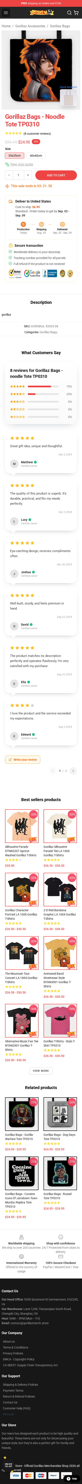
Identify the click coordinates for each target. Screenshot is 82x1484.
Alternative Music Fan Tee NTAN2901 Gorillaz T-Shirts (21, 1045)
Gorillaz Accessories (30, 26)
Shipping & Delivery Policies (20, 1384)
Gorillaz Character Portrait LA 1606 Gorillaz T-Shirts (21, 914)
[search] (69, 12)
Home (6, 26)
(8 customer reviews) (37, 133)
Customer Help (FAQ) (16, 1408)
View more (41, 1070)
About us (9, 1341)
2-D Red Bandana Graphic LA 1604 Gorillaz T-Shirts (60, 914)
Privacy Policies (13, 1353)
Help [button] (74, 1478)
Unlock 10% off (8, 1465)
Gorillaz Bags (60, 26)
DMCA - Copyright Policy (18, 1359)
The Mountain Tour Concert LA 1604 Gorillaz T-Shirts (21, 978)
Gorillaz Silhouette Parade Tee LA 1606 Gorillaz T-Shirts (57, 851)
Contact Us (10, 1402)
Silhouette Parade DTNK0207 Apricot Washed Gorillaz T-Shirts (20, 851)
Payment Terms (13, 1390)
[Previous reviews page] (53, 771)
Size (8, 149)
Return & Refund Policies (19, 1396)
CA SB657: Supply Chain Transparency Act (30, 1365)
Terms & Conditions (15, 1347)
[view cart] (76, 12)
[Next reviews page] (73, 771)
